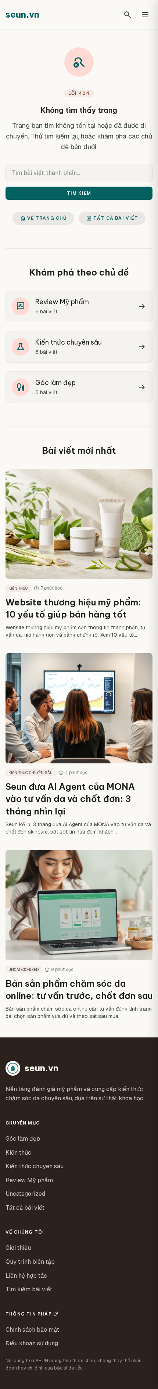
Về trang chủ (43, 218)
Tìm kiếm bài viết (29, 1289)
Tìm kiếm (79, 193)
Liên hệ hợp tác (26, 1276)
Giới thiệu (18, 1248)
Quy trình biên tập (30, 1262)
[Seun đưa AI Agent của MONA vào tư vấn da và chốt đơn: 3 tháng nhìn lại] (79, 744)
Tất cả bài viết (112, 218)
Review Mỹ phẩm (29, 1180)
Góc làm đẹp (23, 1138)
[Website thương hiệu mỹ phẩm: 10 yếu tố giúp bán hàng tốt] (79, 553)
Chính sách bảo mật (32, 1330)
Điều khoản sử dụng (32, 1343)
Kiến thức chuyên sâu (35, 1166)
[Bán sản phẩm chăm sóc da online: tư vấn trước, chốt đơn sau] (79, 935)
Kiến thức (18, 1152)
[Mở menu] (145, 14)
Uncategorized (25, 1194)
